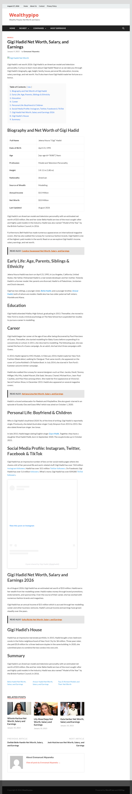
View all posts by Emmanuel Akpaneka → (43, 762)
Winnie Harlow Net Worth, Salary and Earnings (17, 721)
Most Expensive (58, 28)
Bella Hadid (46, 290)
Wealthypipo (24, 15)
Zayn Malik (54, 433)
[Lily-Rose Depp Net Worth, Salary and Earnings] (46, 709)
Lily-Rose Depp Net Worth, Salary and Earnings (43, 722)
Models (10, 37)
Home (26, 6)
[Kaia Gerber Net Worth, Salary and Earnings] (72, 709)
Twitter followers (57, 468)
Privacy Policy (52, 6)
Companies (38, 28)
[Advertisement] (66, 786)
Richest (23, 28)
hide (29, 87)
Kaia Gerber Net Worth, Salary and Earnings (72, 720)
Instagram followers (16, 468)
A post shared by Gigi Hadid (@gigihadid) (42, 564)
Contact (42, 6)
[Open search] (123, 28)
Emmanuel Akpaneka (31, 51)
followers (35, 471)
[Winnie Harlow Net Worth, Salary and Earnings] (19, 709)
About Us (33, 6)
